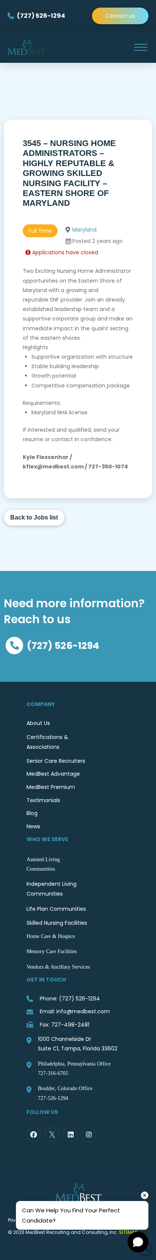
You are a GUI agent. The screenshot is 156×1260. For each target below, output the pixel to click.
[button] (140, 47)
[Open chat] (138, 1242)
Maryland (84, 229)
